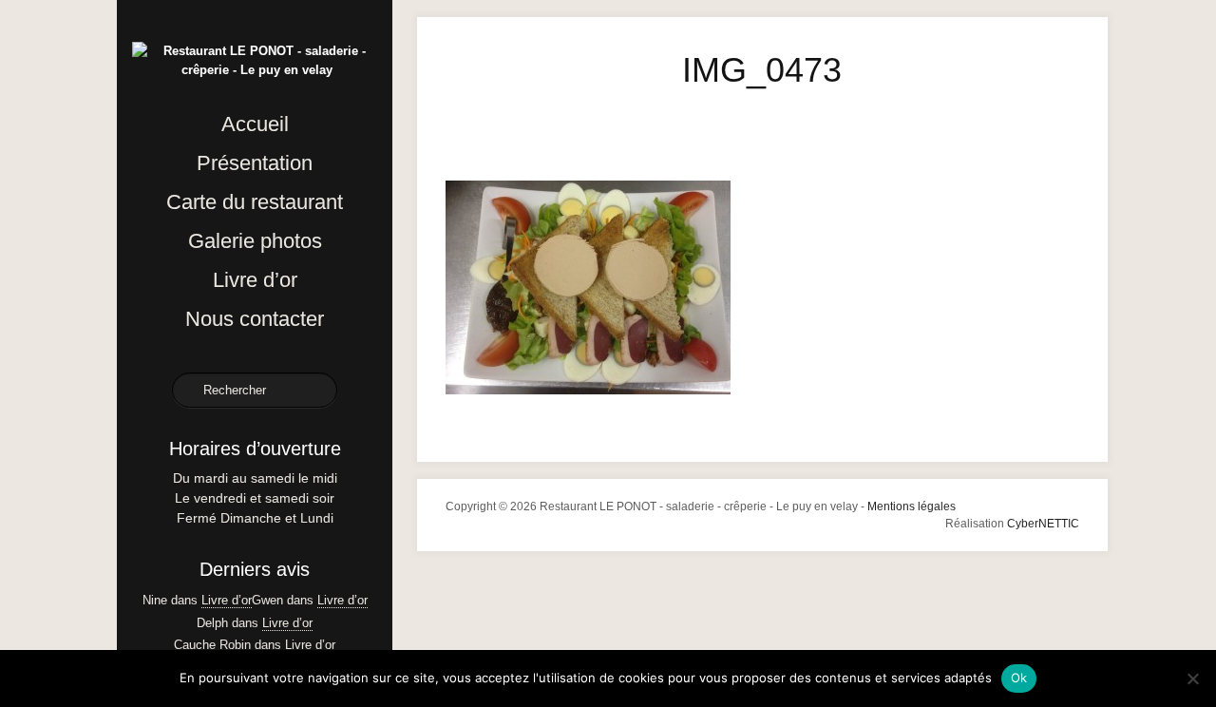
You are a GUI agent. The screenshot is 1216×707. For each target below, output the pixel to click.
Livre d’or (255, 280)
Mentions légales (911, 506)
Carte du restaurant (254, 202)
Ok (1019, 677)
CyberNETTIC (1043, 523)
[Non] (1192, 678)
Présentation (255, 163)
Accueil (255, 124)
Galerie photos (255, 241)
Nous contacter (254, 319)
